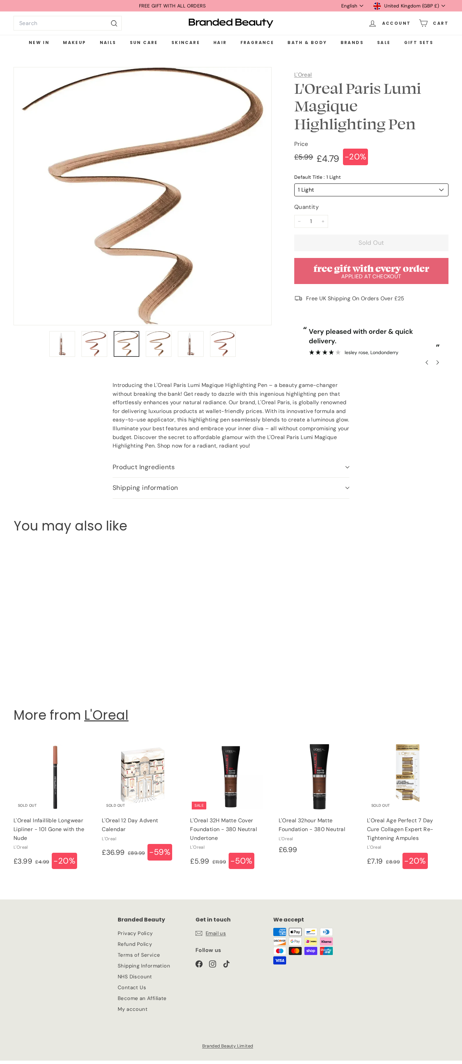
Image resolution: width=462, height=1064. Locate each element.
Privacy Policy (135, 933)
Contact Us (132, 987)
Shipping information (145, 487)
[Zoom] (142, 196)
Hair (220, 42)
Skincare (185, 42)
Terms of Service (139, 955)
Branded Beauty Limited (227, 1046)
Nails (108, 42)
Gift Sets (419, 42)
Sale (384, 42)
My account (132, 1009)
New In (39, 42)
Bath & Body (307, 42)
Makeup (74, 42)
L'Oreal (303, 74)
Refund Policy (135, 944)
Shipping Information (144, 965)
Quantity (306, 207)
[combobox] (68, 23)
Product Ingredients (144, 467)
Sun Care (144, 42)
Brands (352, 42)
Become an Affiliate (142, 998)
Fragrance (257, 42)
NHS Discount (135, 976)
